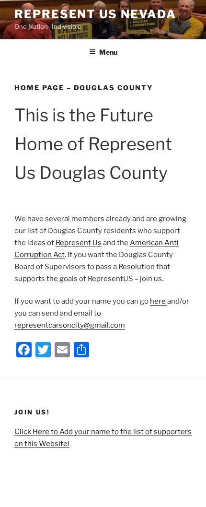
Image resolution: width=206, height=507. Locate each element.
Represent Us (79, 242)
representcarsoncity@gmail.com (69, 325)
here (158, 301)
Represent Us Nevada (95, 14)
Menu (108, 52)
